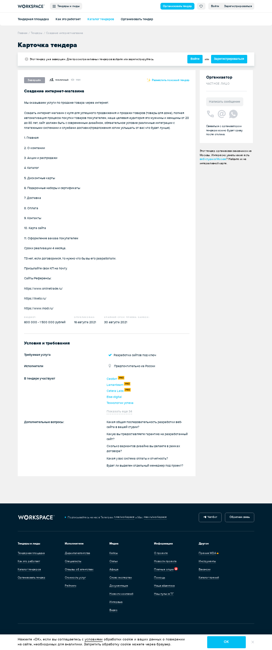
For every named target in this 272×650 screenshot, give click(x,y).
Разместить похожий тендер (170, 80)
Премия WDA (207, 553)
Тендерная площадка (33, 19)
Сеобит (112, 379)
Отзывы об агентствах (79, 569)
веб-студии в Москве (213, 159)
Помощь (159, 577)
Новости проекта (165, 561)
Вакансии (204, 569)
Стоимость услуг (75, 577)
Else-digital (114, 397)
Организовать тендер (177, 6)
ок (226, 642)
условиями (94, 639)
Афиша (113, 569)
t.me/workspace (124, 517)
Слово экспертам (120, 577)
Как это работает (68, 19)
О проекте (161, 553)
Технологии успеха (120, 403)
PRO (121, 377)
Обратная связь (240, 517)
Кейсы (113, 553)
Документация (118, 585)
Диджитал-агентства (77, 553)
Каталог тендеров (100, 19)
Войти (215, 6)
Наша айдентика (164, 585)
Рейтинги (70, 585)
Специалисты (73, 561)
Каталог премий (209, 577)
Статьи (113, 561)
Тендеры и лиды (68, 6)
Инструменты (207, 561)
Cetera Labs (115, 391)
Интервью (116, 602)
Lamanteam (115, 385)
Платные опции (164, 569)
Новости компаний (121, 593)
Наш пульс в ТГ (164, 593)
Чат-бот (211, 517)
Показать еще (119, 411)
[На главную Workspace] (36, 517)
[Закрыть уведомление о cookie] (253, 642)
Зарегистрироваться (238, 6)
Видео (113, 610)
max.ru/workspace (155, 517)
